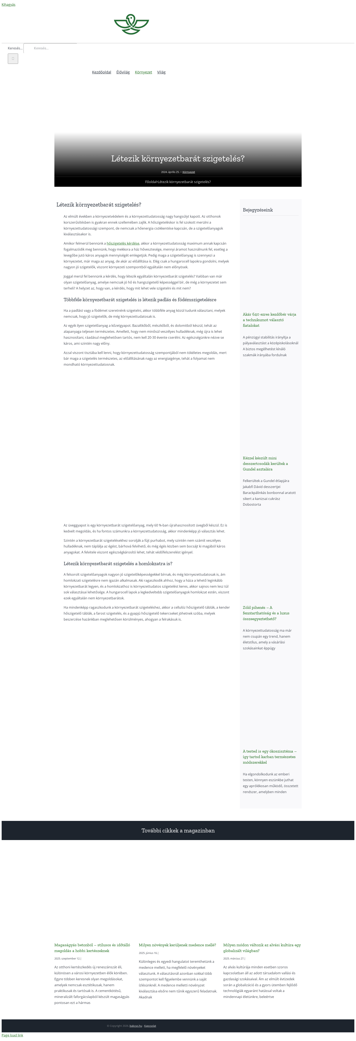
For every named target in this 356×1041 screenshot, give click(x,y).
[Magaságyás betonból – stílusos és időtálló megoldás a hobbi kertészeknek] (93, 893)
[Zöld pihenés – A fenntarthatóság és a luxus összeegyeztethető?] (271, 556)
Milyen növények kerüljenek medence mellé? (177, 944)
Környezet (189, 172)
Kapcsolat (150, 1026)
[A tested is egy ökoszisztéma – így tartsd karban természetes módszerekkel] (271, 700)
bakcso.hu (136, 1026)
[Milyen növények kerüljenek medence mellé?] (178, 893)
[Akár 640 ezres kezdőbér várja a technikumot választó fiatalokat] (271, 263)
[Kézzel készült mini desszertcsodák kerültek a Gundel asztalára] (271, 406)
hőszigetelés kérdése (123, 243)
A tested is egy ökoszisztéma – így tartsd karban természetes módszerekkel (270, 757)
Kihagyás (8, 4)
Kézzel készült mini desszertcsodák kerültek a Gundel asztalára (265, 463)
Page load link (12, 1035)
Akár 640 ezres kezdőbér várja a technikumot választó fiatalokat (269, 320)
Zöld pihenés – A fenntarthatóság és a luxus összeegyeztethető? (266, 613)
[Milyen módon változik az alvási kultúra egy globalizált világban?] (262, 893)
